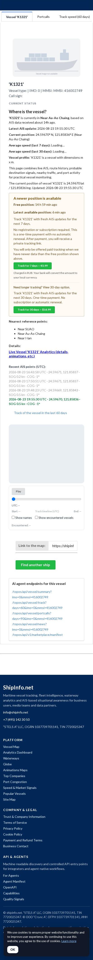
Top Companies (14, 776)
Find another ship (35, 565)
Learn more (68, 941)
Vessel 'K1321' (17, 17)
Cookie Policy (12, 834)
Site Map (9, 799)
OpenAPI (10, 887)
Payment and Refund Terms (22, 840)
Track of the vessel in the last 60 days (40, 413)
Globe (7, 764)
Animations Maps (15, 770)
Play (18, 491)
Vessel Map (11, 747)
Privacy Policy (12, 828)
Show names (23, 518)
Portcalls (43, 17)
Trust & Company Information (24, 817)
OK (12, 949)
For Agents (11, 875)
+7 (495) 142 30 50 (16, 719)
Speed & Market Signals (20, 788)
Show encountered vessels (55, 518)
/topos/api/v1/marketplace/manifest (37, 635)
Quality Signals (13, 899)
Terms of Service (15, 822)
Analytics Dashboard (17, 752)
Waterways (11, 758)
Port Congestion (15, 782)
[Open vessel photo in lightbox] (46, 57)
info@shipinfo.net (15, 712)
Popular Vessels (14, 793)
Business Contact (15, 846)
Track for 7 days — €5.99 (33, 265)
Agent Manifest (14, 881)
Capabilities (11, 893)
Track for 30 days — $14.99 (34, 309)
